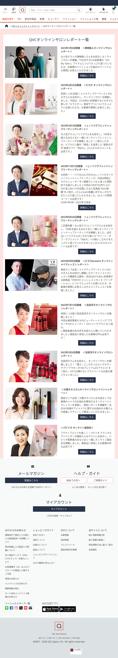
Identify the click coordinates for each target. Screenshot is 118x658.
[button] (5, 11)
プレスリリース (68, 544)
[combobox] (52, 10)
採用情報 (65, 539)
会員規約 (93, 549)
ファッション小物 (89, 19)
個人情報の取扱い (97, 539)
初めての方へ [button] (73, 480)
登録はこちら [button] (31, 480)
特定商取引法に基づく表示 (101, 544)
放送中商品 (30, 19)
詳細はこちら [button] (87, 75)
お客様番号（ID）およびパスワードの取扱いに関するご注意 (17, 570)
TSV (19, 19)
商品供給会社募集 (69, 549)
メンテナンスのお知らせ (16, 583)
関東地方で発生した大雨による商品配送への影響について (17, 538)
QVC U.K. (51, 638)
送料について (39, 539)
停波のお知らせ (12, 578)
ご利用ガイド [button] (100, 480)
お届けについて (40, 544)
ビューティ (53, 19)
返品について (39, 549)
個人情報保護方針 (97, 535)
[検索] (79, 10)
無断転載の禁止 (12, 588)
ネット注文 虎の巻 (96, 487)
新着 (42, 19)
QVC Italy (76, 638)
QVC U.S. (42, 638)
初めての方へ (39, 535)
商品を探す (8, 19)
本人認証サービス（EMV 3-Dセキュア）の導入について (16, 558)
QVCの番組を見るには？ (44, 562)
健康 (104, 19)
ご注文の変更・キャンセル (58, 515)
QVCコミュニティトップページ (26, 26)
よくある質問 (78, 487)
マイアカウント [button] (59, 509)
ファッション (69, 19)
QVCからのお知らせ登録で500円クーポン (30, 487)
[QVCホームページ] (6, 26)
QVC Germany (64, 638)
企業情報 (65, 535)
